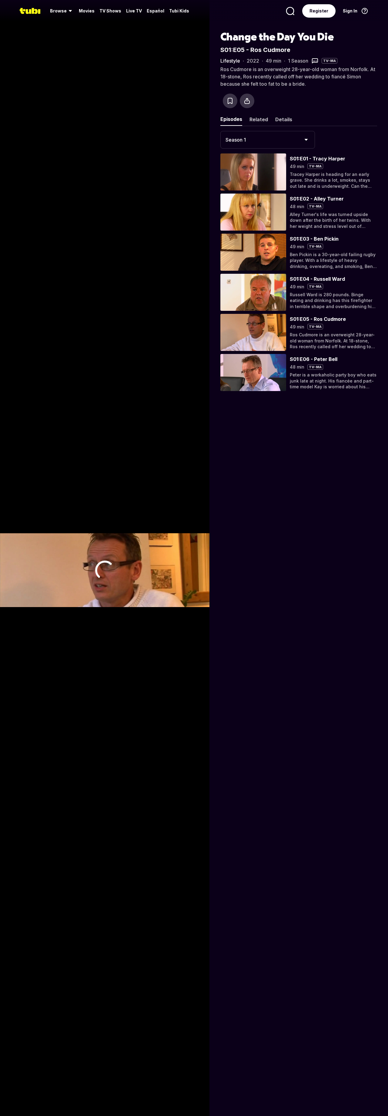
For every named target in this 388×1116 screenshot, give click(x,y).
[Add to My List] (230, 101)
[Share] (247, 101)
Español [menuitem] (155, 10)
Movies (87, 10)
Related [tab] (258, 119)
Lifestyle (230, 61)
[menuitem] (62, 11)
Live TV (134, 10)
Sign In (350, 10)
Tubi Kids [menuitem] (179, 10)
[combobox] (268, 139)
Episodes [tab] (231, 119)
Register (318, 10)
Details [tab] (283, 119)
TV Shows (110, 10)
